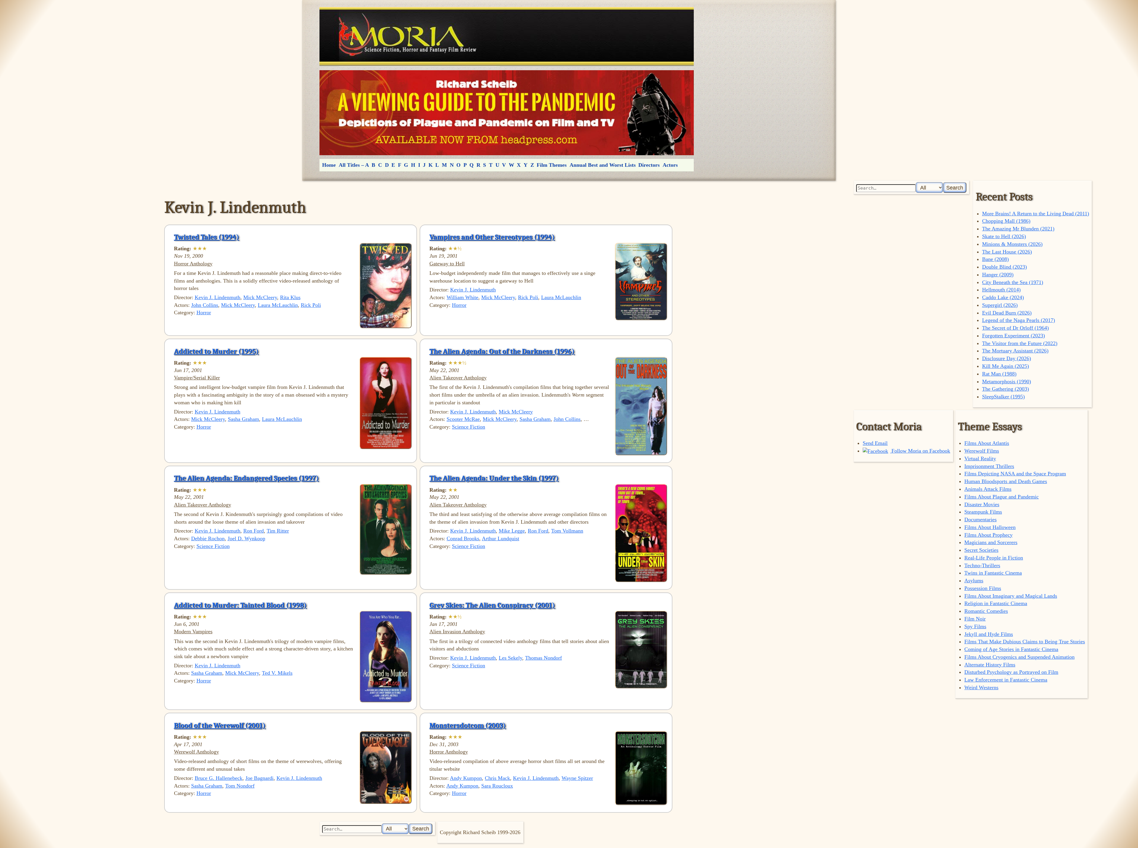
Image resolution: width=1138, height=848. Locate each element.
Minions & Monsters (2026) (1012, 244)
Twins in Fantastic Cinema (993, 573)
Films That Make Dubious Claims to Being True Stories (1024, 642)
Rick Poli (311, 305)
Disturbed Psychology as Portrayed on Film (1011, 672)
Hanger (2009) (998, 275)
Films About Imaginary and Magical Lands (1010, 596)
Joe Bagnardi (259, 778)
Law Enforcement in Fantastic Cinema (1005, 680)
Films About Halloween (990, 527)
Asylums (973, 580)
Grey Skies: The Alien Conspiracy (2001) (492, 605)
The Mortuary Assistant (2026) (1015, 351)
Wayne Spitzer (577, 778)
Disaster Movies (981, 504)
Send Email (875, 443)
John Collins (204, 305)
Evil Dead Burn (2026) (1007, 313)
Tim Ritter (278, 531)
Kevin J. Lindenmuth (217, 297)
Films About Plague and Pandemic (1001, 497)
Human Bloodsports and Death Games (1005, 481)
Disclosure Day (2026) (1006, 358)
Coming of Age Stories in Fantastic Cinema (1011, 649)
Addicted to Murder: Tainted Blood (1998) (240, 605)
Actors (670, 165)
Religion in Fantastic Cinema (995, 603)
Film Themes (552, 165)
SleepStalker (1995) (1003, 397)
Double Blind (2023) (1004, 267)
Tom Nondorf (240, 786)
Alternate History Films (989, 665)
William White (462, 297)
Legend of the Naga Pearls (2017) (1018, 320)
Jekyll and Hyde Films (988, 634)
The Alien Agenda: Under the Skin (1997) (494, 478)
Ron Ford (253, 531)
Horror (203, 312)
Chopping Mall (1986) (1006, 221)
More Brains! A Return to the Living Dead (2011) (1035, 214)
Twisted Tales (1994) (206, 237)
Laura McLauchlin (278, 305)
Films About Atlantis (986, 443)
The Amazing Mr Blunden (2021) (1018, 229)
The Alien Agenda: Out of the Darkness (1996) (502, 351)
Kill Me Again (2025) (1005, 366)
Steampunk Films (983, 512)
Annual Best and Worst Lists (603, 165)
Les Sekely (510, 658)
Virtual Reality (980, 458)
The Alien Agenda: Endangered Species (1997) (246, 478)
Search (954, 188)
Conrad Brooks (463, 538)
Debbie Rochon (208, 538)
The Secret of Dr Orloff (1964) (1015, 328)
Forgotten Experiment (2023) (1013, 336)
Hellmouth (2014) (1001, 290)
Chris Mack (497, 778)
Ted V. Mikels (277, 673)
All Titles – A (354, 165)
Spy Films (975, 626)
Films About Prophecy (988, 535)
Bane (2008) (995, 259)
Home (329, 165)
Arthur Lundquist (500, 538)
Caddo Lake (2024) (1003, 297)
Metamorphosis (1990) (1006, 381)
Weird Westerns (981, 687)
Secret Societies (981, 550)
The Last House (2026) (1007, 252)
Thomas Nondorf (543, 658)
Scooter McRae (463, 419)
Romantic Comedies (986, 611)
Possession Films (982, 588)
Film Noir (975, 619)
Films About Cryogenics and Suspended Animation (1019, 657)
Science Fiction (468, 427)
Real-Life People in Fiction (993, 558)
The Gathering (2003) (1005, 389)
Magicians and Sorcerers (990, 542)
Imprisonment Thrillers (989, 466)
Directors (649, 165)
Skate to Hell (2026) (1004, 236)
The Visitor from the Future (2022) (1019, 343)
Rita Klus (290, 297)
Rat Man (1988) (999, 374)
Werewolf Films (981, 451)
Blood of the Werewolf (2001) (220, 725)
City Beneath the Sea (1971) (1012, 282)
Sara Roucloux (497, 786)
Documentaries (980, 519)
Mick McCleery (260, 297)
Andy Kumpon (466, 778)
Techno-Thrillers (982, 565)
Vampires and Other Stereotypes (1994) (492, 237)
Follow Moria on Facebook (920, 451)
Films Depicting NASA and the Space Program (1015, 474)
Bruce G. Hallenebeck (218, 778)
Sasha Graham (243, 419)
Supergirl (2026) (1000, 305)
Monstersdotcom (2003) (467, 725)
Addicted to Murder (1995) (216, 351)
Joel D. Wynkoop (246, 538)
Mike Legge (512, 531)
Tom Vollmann (567, 531)
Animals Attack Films (987, 489)
